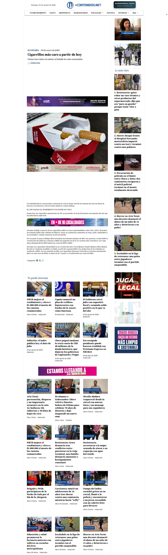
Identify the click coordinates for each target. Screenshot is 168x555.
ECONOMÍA (33, 50)
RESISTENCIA (64, 13)
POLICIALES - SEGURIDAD (38, 390)
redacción (35, 63)
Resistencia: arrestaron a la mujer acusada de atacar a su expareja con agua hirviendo (95, 448)
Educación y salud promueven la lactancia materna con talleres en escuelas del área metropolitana (39, 541)
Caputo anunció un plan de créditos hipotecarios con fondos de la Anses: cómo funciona (65, 305)
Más (134, 13)
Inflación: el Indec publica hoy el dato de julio (39, 343)
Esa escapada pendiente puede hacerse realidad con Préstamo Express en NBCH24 (94, 346)
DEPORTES (60, 528)
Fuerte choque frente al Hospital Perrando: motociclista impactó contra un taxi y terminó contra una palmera (127, 141)
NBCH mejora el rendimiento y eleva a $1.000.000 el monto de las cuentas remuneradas (39, 305)
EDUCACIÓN (32, 528)
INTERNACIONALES (92, 390)
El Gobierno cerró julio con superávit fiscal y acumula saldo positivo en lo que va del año (95, 305)
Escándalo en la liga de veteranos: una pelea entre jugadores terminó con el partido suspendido (67, 540)
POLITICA (111, 13)
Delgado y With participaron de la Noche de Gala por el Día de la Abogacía (38, 493)
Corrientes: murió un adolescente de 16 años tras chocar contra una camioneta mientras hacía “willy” (67, 494)
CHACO (52, 13)
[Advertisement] (67, 30)
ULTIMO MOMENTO (38, 13)
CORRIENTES (61, 482)
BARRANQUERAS (81, 13)
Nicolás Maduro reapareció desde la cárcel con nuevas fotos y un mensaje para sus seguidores (94, 402)
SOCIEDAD (122, 13)
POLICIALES (96, 13)
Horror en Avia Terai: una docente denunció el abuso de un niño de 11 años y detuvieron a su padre (95, 540)
